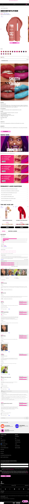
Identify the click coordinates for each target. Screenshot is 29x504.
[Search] (1, 4)
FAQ (1, 438)
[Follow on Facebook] (5, 489)
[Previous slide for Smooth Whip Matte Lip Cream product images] (1, 29)
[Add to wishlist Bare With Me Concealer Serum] (13, 206)
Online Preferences (17, 445)
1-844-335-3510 (26, 485)
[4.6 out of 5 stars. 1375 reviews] (7, 222)
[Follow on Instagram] (1, 489)
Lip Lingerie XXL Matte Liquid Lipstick (21, 220)
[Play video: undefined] (14, 144)
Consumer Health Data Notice (4, 447)
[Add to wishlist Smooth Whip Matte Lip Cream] (27, 16)
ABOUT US (16, 434)
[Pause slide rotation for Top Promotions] (13, 2)
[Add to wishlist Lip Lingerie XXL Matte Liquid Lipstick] (27, 206)
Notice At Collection (3, 445)
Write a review (7, 13)
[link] (26, 4)
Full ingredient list (5, 131)
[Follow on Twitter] (10, 489)
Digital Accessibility (17, 447)
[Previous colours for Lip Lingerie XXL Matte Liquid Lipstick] (15, 224)
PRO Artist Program (17, 440)
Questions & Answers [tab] (12, 231)
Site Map (5, 498)
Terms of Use (2, 451)
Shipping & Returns (3, 440)
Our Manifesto (17, 436)
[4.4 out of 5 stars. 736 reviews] (21, 222)
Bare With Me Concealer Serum (7, 220)
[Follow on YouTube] (14, 489)
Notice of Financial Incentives (11, 469)
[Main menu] (28, 4)
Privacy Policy (2, 449)
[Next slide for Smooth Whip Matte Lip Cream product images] (28, 29)
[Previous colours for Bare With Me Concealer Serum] (1, 224)
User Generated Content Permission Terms (6, 455)
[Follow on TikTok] (23, 489)
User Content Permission (12, 498)
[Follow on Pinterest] (19, 489)
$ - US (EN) (2, 492)
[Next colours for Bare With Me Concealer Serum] (13, 224)
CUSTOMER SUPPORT (3, 434)
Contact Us (2, 436)
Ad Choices (2, 453)
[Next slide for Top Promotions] (27, 1)
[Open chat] (25, 501)
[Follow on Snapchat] (28, 489)
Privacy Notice (5, 469)
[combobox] (14, 6)
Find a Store (13, 485)
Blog (15, 438)
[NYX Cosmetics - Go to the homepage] (14, 4)
